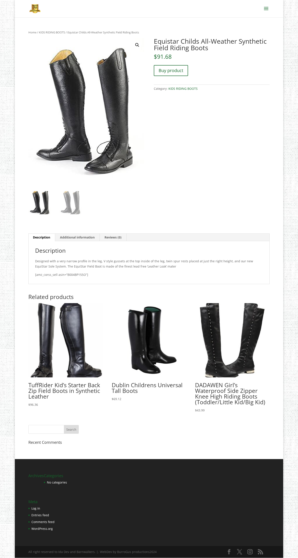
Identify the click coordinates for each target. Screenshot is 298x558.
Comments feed (43, 522)
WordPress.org (42, 529)
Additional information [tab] (77, 237)
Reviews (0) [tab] (113, 237)
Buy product (171, 70)
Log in (35, 508)
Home (32, 32)
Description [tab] (41, 237)
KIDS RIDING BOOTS (52, 32)
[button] (137, 45)
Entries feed (40, 515)
